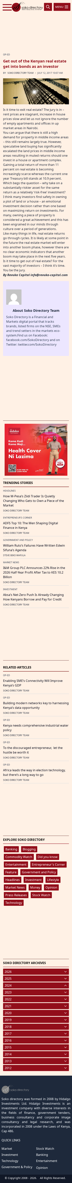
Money (35, 887)
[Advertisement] (36, 25)
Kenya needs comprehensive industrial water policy (36, 727)
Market (7, 1149)
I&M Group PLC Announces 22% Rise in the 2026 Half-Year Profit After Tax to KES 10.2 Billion (34, 572)
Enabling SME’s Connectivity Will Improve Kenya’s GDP (33, 683)
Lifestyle (53, 880)
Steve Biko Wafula (14, 555)
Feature (11, 872)
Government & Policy (17, 1167)
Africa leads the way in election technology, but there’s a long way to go (34, 772)
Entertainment (15, 864)
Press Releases (16, 895)
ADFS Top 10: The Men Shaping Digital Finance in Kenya (30, 525)
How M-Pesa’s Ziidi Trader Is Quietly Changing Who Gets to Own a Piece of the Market (33, 500)
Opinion (51, 887)
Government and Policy (39, 872)
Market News (15, 887)
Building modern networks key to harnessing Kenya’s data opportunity (36, 705)
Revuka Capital (18, 275)
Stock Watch (41, 895)
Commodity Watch (18, 857)
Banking (11, 849)
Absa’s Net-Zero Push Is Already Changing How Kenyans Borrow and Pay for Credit (33, 597)
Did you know (48, 857)
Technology (13, 903)
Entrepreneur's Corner (48, 864)
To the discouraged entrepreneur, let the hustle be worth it (33, 750)
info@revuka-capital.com (49, 275)
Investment (33, 880)
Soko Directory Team (20, 73)
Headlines (12, 880)
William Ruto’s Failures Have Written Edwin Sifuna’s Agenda (34, 547)
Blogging (29, 849)
